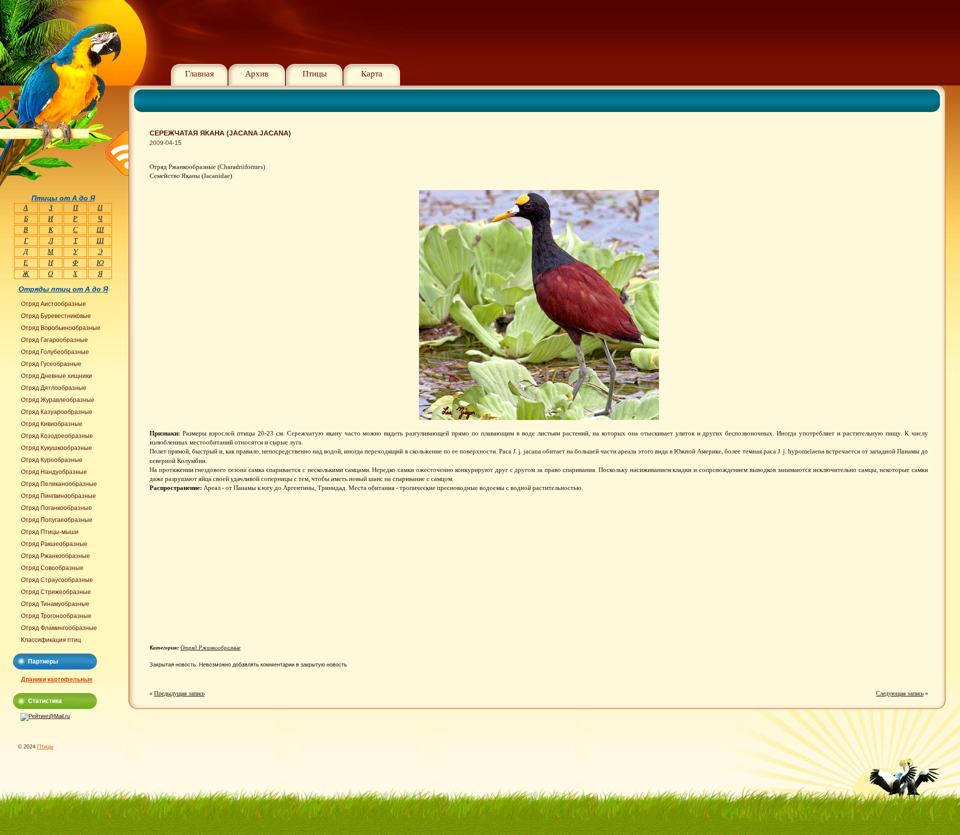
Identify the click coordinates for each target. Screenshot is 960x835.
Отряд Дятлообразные (53, 388)
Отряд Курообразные (51, 460)
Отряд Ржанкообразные (210, 647)
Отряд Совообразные (52, 568)
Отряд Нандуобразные (54, 472)
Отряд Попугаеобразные (56, 520)
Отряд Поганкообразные (56, 508)
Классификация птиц (51, 640)
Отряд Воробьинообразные (60, 328)
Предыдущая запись (179, 693)
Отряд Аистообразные (53, 304)
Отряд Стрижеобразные (56, 592)
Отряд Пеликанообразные (59, 484)
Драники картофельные (56, 679)
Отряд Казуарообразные (56, 412)
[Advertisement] (234, 572)
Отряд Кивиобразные (51, 424)
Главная (199, 73)
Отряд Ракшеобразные (54, 544)
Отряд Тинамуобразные (55, 604)
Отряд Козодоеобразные (57, 436)
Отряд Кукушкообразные (56, 448)
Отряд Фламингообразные (59, 628)
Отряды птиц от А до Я (63, 289)
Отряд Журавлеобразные (57, 400)
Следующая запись (900, 693)
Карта (371, 73)
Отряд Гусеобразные (51, 364)
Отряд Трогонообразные (56, 616)
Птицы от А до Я (63, 198)
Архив (256, 73)
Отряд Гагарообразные (54, 340)
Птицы (314, 73)
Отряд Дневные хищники (56, 376)
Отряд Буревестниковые (56, 316)
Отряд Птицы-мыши (49, 532)
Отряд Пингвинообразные (58, 496)
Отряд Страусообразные (57, 580)
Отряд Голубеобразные (55, 352)
